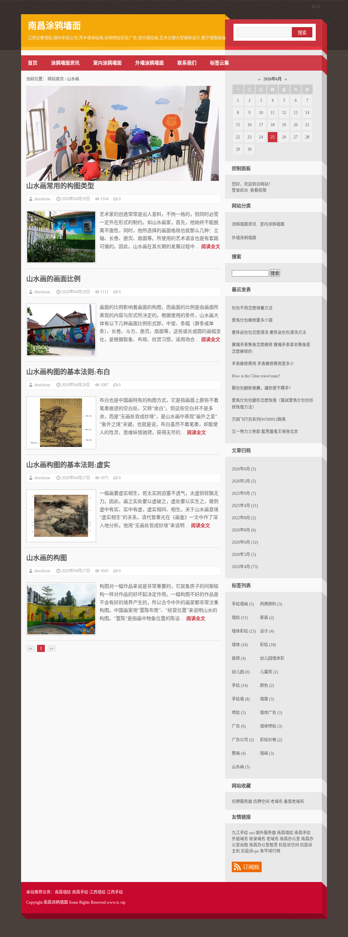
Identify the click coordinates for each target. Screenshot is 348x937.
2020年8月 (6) (244, 530)
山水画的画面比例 (53, 279)
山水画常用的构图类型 (60, 186)
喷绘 (239, 712)
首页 (32, 62)
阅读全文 (210, 246)
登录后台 (240, 190)
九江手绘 (240, 832)
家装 (267, 617)
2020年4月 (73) (245, 566)
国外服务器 (266, 832)
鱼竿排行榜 (270, 851)
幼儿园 (241, 672)
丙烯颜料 (271, 604)
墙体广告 (271, 712)
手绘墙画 (243, 604)
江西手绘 (115, 892)
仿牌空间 (261, 801)
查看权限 (258, 190)
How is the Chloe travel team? (256, 376)
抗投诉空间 (289, 845)
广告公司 (243, 739)
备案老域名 (294, 801)
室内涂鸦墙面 (107, 62)
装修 (239, 658)
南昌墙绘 (285, 832)
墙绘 (240, 617)
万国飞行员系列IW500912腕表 (259, 419)
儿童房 (269, 672)
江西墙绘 (97, 892)
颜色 (267, 685)
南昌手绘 (302, 832)
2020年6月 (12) (245, 542)
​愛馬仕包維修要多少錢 (252, 320)
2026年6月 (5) (244, 469)
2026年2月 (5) (244, 481)
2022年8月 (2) (244, 518)
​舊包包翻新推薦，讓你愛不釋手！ (262, 388)
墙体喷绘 (271, 726)
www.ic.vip (116, 902)
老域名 (277, 801)
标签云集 (219, 62)
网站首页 (56, 79)
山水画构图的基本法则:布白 (68, 372)
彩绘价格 (271, 739)
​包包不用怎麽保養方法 (252, 308)
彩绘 (268, 644)
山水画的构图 (46, 558)
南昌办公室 (290, 839)
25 (273, 137)
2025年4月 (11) (245, 505)
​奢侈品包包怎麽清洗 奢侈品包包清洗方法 (269, 332)
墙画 (267, 753)
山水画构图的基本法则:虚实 (68, 465)
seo (252, 832)
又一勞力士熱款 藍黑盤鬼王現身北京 (265, 431)
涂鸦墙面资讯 (65, 62)
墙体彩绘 (244, 631)
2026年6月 (272, 79)
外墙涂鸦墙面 (149, 62)
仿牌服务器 (242, 801)
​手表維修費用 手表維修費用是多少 (263, 363)
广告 (239, 726)
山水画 (241, 767)
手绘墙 (241, 699)
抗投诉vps (250, 851)
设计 (267, 631)
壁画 (239, 753)
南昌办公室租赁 (263, 845)
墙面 (267, 699)
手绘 (240, 685)
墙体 (240, 644)
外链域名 (240, 839)
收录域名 (257, 839)
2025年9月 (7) (244, 493)
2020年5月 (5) (244, 554)
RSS (316, 6)
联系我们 (186, 62)
